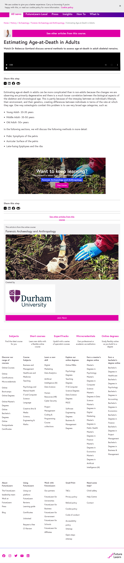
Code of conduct (73, 515)
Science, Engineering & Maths (29, 420)
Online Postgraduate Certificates (7, 425)
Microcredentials (9, 381)
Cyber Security (50, 401)
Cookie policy (71, 509)
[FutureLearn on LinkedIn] (28, 556)
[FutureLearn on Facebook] (4, 556)
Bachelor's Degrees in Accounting (113, 395)
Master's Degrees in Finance (91, 436)
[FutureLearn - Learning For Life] (115, 555)
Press (55, 14)
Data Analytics (50, 373)
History (14, 23)
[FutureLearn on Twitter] (16, 556)
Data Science (49, 387)
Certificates (28, 512)
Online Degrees (8, 395)
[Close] (120, 6)
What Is (94, 14)
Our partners (49, 490)
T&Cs (68, 490)
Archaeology (24, 23)
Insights (67, 14)
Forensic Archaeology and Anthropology (47, 23)
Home (6, 23)
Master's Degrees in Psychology (91, 369)
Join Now (62, 317)
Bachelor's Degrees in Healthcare (112, 372)
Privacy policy (71, 496)
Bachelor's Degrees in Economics (112, 407)
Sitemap (69, 529)
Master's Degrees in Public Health (92, 424)
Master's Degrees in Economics (91, 447)
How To (81, 14)
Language (27, 402)
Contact (90, 503)
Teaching (27, 381)
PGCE (68, 402)
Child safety (92, 490)
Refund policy (71, 503)
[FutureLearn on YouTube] (22, 556)
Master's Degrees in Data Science (93, 396)
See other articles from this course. (66, 33)
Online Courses (8, 368)
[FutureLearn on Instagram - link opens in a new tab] (10, 556)
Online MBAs (71, 365)
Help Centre (92, 496)
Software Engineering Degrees (70, 412)
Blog (4, 512)
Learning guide (29, 506)
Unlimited (27, 518)
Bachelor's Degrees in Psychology (113, 383)
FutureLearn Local (36, 14)
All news (16, 14)
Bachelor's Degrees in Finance (112, 419)
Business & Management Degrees (71, 424)
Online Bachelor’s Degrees (6, 413)
